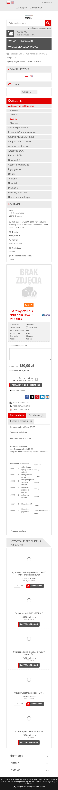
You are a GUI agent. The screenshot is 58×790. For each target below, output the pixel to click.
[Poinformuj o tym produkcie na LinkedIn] (42, 397)
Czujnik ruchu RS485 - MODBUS (29, 613)
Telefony (12, 178)
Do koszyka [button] (36, 586)
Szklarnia (14, 110)
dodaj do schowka (19, 391)
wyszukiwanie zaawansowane (39, 28)
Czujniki (13, 119)
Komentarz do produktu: (18, 346)
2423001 (12, 251)
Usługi (11, 174)
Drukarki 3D (14, 160)
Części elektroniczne (18, 165)
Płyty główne (14, 169)
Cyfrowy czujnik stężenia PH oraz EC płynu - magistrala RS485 (29, 573)
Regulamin (26, 41)
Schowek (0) (46, 2)
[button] (8, 2)
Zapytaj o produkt (22, 403)
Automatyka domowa (18, 146)
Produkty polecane (17, 192)
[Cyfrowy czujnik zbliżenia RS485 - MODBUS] (29, 283)
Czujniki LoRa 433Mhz (19, 141)
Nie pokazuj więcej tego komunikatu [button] (31, 787)
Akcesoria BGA (16, 151)
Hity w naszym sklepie (19, 197)
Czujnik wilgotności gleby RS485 (29, 693)
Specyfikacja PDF (21, 409)
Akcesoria (14, 123)
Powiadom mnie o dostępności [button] (26, 385)
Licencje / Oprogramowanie (22, 132)
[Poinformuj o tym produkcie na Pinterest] (37, 397)
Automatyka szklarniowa (23, 47)
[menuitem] (12, 41)
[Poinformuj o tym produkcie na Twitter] (32, 397)
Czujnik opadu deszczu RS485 (29, 731)
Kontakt (12, 41)
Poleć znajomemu (21, 406)
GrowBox (13, 115)
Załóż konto (36, 7)
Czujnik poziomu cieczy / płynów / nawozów (29, 653)
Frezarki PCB (15, 155)
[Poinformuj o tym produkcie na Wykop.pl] (47, 397)
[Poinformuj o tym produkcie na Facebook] (27, 397)
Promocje (13, 188)
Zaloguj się (21, 7)
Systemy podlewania (18, 127)
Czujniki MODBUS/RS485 (21, 137)
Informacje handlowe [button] (18, 531)
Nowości (12, 183)
